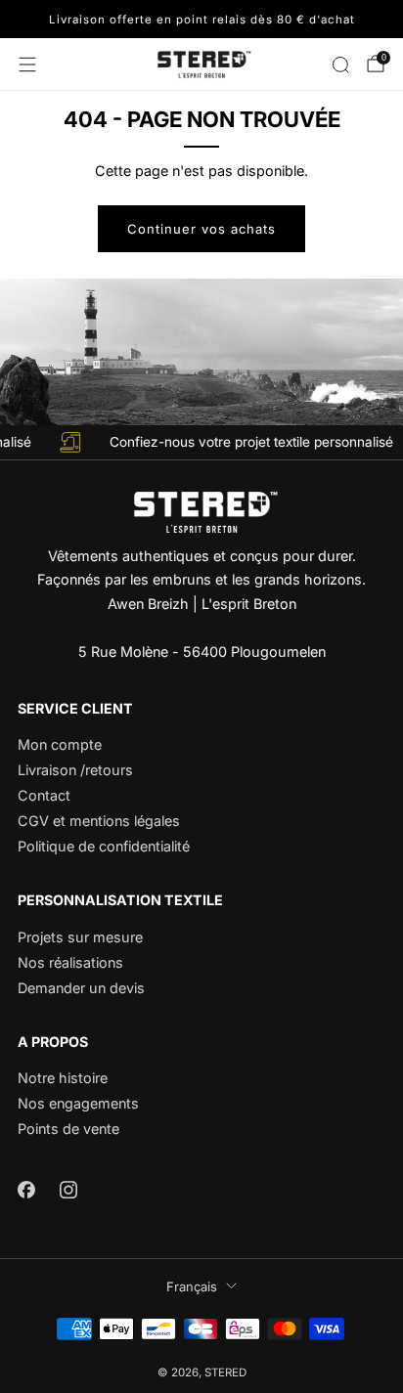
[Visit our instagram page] (68, 1190)
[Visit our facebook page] (26, 1190)
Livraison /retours (75, 770)
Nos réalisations (70, 962)
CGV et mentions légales (99, 820)
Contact (44, 795)
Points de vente (68, 1128)
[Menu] (27, 64)
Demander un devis (81, 987)
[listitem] (201, 19)
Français (191, 1286)
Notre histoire (63, 1077)
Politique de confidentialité (104, 846)
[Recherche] (340, 64)
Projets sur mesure (80, 937)
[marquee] (201, 442)
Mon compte (60, 744)
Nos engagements (78, 1103)
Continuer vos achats (201, 229)
